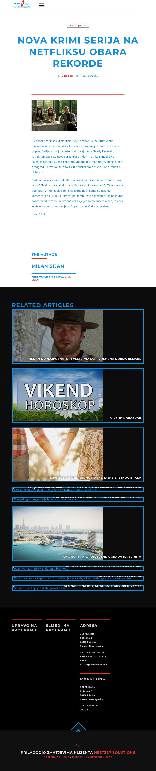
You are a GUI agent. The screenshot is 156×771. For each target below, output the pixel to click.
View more (78, 336)
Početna (50, 757)
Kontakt (96, 757)
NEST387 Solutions (114, 752)
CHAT (108, 757)
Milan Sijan (67, 75)
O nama (64, 757)
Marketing (80, 757)
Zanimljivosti (77, 25)
